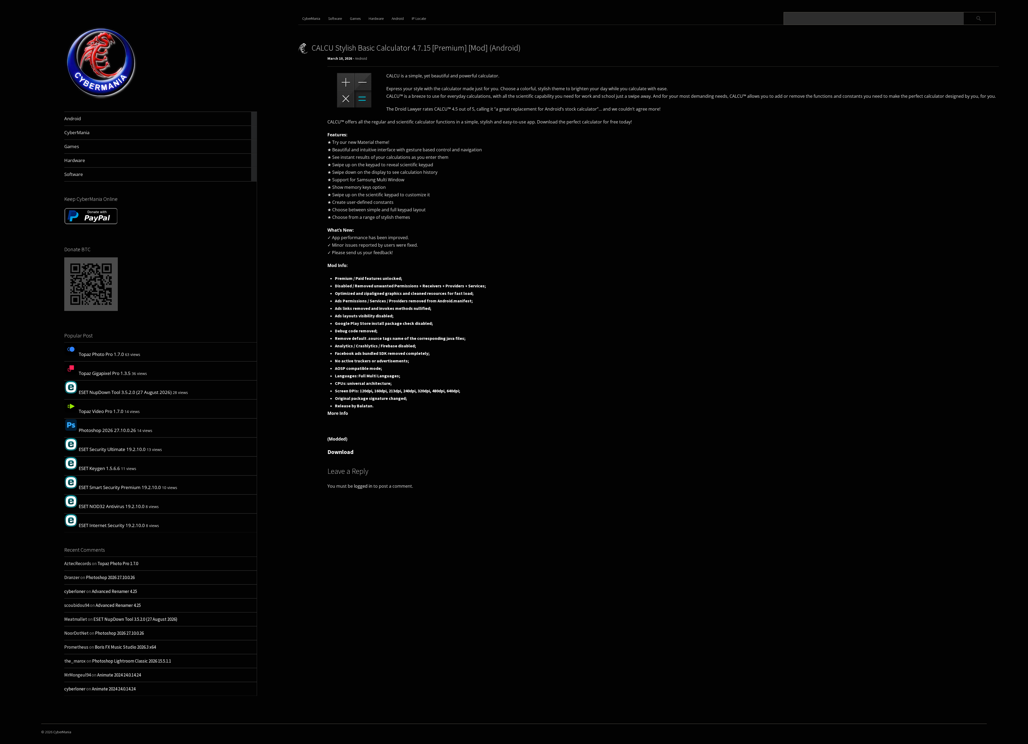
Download (340, 452)
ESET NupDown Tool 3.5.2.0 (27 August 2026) (125, 392)
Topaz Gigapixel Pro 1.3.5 (105, 373)
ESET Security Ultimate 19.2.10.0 (112, 449)
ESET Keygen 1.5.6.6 (99, 468)
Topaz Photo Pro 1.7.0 (101, 354)
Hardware (376, 18)
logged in (363, 486)
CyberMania (311, 18)
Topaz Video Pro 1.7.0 (101, 411)
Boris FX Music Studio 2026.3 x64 (125, 647)
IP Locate (419, 18)
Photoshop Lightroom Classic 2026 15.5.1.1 (131, 661)
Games (355, 18)
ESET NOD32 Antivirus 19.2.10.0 (112, 506)
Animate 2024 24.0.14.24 (119, 675)
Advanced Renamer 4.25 (114, 591)
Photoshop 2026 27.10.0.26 (107, 430)
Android (398, 18)
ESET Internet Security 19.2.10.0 (112, 525)
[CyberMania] (101, 99)
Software (335, 18)
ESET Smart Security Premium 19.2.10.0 (120, 487)
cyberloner (74, 591)
